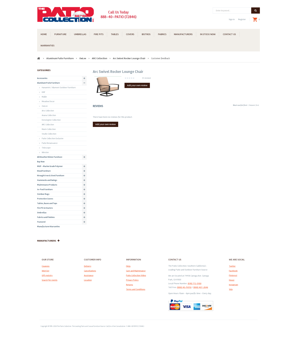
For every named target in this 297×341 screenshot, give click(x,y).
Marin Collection (49, 129)
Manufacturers (183, 34)
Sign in (232, 19)
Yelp (231, 289)
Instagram (233, 284)
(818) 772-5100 (194, 283)
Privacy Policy (132, 280)
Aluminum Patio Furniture (60, 58)
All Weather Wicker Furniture (49, 157)
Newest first (254, 105)
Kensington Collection (51, 120)
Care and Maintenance (136, 270)
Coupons (46, 266)
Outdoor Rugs (43, 194)
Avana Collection (49, 115)
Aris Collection (48, 110)
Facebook (233, 270)
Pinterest (233, 275)
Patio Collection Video (136, 275)
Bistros (146, 34)
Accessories (42, 78)
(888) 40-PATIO (184, 287)
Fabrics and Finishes (46, 217)
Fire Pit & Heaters (45, 208)
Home (44, 34)
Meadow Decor (48, 101)
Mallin (44, 97)
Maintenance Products (47, 185)
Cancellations (90, 270)
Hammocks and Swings (47, 180)
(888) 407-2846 (200, 287)
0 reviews (146, 78)
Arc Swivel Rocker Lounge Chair (129, 58)
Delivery (87, 266)
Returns (129, 284)
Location (88, 280)
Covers (130, 34)
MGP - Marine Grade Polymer (50, 166)
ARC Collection (99, 58)
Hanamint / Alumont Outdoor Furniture (59, 87)
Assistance (88, 275)
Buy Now (41, 161)
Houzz (231, 280)
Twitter (232, 266)
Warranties (47, 45)
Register (242, 19)
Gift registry (47, 275)
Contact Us (229, 34)
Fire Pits (98, 34)
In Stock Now (207, 34)
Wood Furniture (44, 171)
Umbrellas (80, 34)
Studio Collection (49, 134)
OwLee (82, 58)
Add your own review (137, 85)
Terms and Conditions (135, 289)
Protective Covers (45, 199)
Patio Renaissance (50, 143)
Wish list (45, 270)
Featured (41, 222)
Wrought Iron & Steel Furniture (50, 175)
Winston (45, 152)
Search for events (49, 280)
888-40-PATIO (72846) (118, 17)
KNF (43, 92)
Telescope (46, 148)
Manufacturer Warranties (48, 226)
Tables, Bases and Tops (47, 203)
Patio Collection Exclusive (52, 138)
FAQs (128, 266)
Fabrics (162, 34)
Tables (115, 34)
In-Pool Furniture (45, 189)
